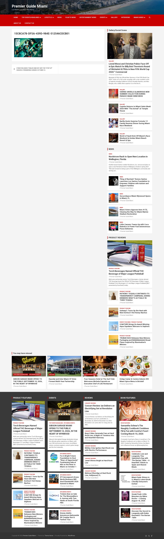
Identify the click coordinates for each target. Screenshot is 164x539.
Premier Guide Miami (29, 6)
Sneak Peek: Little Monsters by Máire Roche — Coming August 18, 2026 (139, 497)
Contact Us (29, 23)
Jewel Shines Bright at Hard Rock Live (98, 461)
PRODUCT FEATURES (22, 398)
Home (16, 17)
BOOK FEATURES (128, 398)
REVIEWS (89, 398)
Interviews (125, 17)
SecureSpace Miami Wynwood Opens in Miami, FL (135, 197)
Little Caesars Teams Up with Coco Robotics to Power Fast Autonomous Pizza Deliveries (135, 226)
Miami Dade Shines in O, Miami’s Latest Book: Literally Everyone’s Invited (141, 480)
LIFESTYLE (48, 17)
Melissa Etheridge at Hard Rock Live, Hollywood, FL (98, 474)
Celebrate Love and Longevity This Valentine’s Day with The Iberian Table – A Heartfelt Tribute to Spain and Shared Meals (140, 460)
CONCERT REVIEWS (90, 403)
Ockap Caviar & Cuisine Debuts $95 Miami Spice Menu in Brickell (134, 380)
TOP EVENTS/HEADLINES (30, 17)
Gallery (111, 61)
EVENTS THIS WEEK (125, 322)
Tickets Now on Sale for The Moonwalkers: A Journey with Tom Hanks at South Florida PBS (69, 498)
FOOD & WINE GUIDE (90, 374)
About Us (17, 23)
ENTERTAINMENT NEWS (88, 17)
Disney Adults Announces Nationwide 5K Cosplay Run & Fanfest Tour (69, 516)
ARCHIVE (51, 374)
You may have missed (22, 353)
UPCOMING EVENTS (34, 374)
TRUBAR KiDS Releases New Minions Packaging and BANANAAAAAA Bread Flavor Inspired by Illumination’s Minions (135, 341)
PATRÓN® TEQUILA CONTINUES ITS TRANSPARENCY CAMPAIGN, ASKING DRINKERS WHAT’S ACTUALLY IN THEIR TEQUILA (135, 297)
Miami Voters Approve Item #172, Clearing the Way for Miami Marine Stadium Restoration (134, 212)
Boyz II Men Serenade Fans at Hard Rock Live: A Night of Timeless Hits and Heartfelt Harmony (99, 435)
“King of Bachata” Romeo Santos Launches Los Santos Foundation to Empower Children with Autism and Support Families (134, 182)
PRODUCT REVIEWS (117, 237)
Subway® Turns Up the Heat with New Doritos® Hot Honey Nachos (133, 311)
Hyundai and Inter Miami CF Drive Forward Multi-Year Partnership (62, 380)
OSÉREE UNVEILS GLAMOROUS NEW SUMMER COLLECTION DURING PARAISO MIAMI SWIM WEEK (134, 94)
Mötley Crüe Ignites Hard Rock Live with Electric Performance (99, 449)
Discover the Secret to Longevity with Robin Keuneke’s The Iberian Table (141, 514)
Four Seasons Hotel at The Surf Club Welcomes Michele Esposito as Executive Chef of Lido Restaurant (99, 381)
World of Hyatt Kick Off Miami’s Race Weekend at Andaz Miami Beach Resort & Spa (135, 138)
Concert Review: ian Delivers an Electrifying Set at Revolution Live (100, 408)
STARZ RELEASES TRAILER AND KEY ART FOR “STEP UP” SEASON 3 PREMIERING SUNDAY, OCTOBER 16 (34, 69)
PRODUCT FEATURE (114, 268)
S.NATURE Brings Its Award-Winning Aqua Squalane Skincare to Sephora (134, 325)
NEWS (59, 17)
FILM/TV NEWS (70, 17)
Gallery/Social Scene (118, 30)
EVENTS (103, 17)
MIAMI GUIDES (139, 17)
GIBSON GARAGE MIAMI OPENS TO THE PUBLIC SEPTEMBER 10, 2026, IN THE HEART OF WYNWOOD (27, 381)
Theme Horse (49, 535)
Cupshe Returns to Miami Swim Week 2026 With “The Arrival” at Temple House (135, 108)
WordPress (71, 535)
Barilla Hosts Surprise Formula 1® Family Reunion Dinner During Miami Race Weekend (135, 123)
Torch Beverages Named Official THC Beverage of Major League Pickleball (27, 428)
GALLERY (114, 17)
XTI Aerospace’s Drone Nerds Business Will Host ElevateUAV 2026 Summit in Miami (69, 480)
